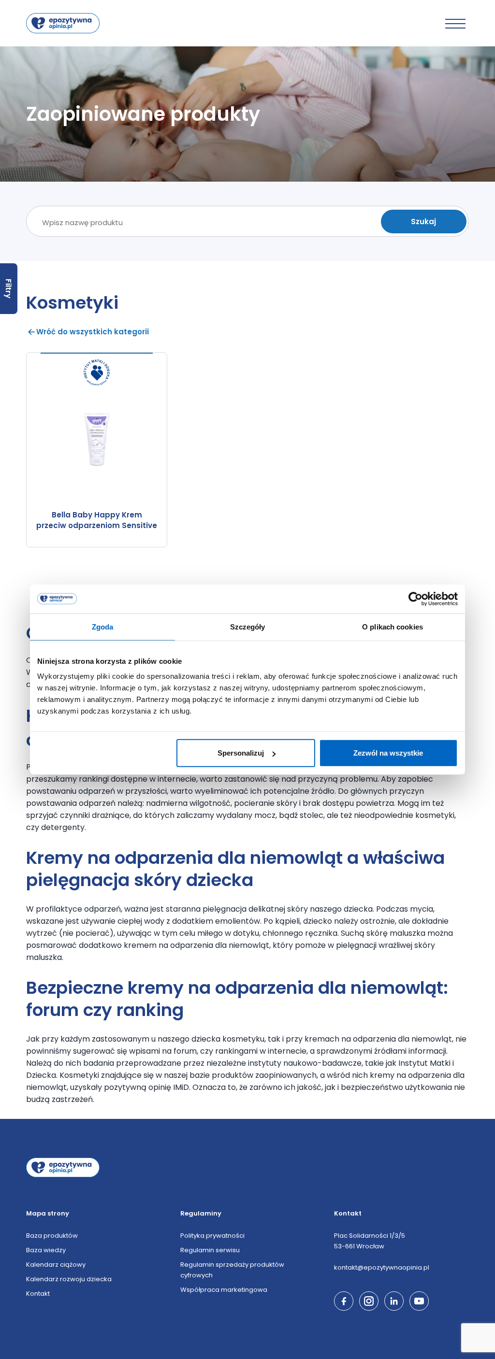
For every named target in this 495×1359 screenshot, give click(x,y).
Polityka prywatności (212, 1235)
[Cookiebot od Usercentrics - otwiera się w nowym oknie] (415, 598)
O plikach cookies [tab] (392, 626)
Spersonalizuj (241, 753)
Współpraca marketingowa (223, 1289)
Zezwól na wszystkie (388, 753)
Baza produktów (52, 1235)
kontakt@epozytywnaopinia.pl (381, 1267)
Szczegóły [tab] (247, 626)
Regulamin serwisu (210, 1250)
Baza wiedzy (46, 1250)
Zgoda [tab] (103, 626)
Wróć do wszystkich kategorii (92, 332)
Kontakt (38, 1293)
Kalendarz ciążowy (56, 1264)
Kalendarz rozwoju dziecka (69, 1279)
